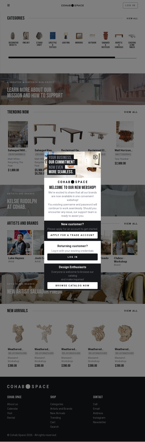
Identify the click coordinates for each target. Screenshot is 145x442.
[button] (95, 157)
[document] (72, 221)
